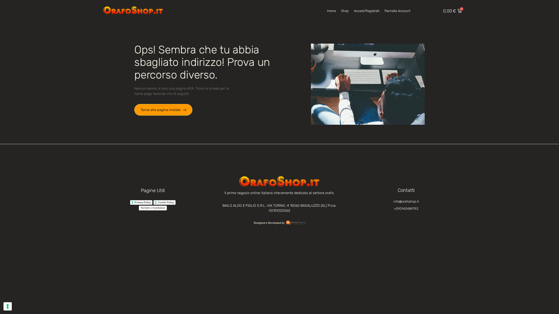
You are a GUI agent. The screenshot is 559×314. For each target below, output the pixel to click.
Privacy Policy (143, 202)
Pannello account (397, 11)
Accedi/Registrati (366, 11)
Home (331, 11)
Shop (345, 11)
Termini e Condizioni (153, 207)
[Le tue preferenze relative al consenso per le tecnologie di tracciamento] (7, 306)
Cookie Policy (166, 202)
